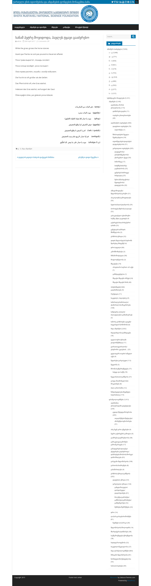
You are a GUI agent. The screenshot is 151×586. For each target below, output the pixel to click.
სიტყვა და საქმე (118, 372)
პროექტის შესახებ (81, 27)
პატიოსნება (119, 130)
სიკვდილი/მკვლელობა (119, 547)
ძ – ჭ (110, 89)
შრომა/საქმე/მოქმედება (119, 369)
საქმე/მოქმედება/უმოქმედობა (122, 536)
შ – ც (110, 85)
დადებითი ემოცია (119, 480)
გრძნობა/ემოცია (117, 236)
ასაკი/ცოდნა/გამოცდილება (121, 198)
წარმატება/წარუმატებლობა (121, 559)
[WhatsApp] (131, 1)
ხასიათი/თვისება (117, 566)
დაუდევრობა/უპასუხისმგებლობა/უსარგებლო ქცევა (122, 155)
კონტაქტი (66, 27)
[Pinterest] (128, 1)
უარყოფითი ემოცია (120, 484)
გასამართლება (116, 469)
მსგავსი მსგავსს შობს (120, 282)
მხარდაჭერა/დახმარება (119, 532)
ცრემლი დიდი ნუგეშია (87, 157)
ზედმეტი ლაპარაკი (120, 523)
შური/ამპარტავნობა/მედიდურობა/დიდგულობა (122, 182)
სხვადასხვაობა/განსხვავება (121, 333)
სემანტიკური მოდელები (116, 98)
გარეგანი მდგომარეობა (119, 461)
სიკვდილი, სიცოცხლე (119, 298)
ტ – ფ (111, 77)
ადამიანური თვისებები (119, 123)
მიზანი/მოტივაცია (117, 255)
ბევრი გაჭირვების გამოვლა (121, 434)
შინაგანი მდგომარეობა (119, 555)
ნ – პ (110, 69)
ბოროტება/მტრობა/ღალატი (121, 209)
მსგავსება (114, 264)
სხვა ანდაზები (27, 149)
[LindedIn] (121, 1)
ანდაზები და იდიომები (38, 27)
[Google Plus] (117, 1)
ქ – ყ (110, 81)
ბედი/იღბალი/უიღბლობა (120, 205)
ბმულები (55, 27)
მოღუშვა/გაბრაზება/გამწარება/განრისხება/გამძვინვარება (123, 500)
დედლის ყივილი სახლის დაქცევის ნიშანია (36, 157)
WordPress (131, 580)
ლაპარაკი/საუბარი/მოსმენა (121, 516)
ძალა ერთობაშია (117, 388)
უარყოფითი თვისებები (121, 148)
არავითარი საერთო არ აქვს (123, 267)
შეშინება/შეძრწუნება (122, 507)
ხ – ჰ (110, 93)
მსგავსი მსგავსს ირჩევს (121, 278)
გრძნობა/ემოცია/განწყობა (120, 473)
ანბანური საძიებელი (114, 49)
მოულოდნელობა (117, 260)
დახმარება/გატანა (119, 111)
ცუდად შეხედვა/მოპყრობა (122, 412)
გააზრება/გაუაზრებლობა (120, 438)
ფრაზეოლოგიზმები (116, 399)
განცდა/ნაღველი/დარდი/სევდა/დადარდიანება (121, 490)
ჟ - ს (19, 149)
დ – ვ (111, 57)
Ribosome (113, 577)
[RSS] (133, 1)
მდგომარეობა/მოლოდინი (120, 527)
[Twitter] (112, 1)
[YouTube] (123, 1)
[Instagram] (126, 1)
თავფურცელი (20, 27)
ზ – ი (110, 61)
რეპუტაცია (115, 294)
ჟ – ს (110, 73)
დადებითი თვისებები (120, 126)
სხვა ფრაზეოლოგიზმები (120, 551)
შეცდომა (114, 365)
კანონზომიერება (117, 251)
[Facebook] (115, 1)
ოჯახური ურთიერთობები (122, 115)
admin (19, 41)
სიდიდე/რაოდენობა (118, 542)
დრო (112, 512)
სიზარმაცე (118, 162)
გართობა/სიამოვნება (118, 465)
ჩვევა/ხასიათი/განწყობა (119, 377)
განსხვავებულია (118, 274)
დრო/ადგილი (116, 247)
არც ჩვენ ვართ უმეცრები (120, 429)
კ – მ (110, 65)
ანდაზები (112, 101)
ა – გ (110, 52)
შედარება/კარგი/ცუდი (119, 360)
